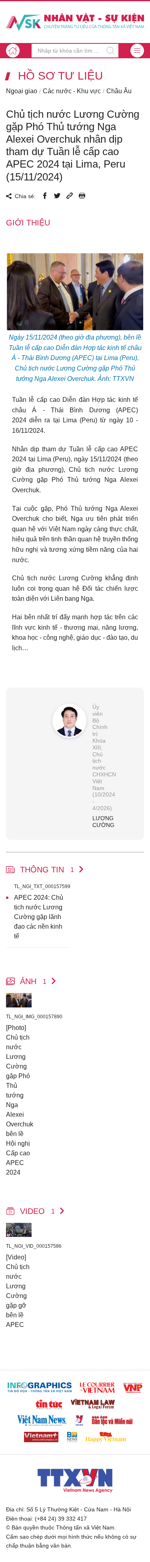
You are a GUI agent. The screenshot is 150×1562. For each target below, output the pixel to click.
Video (37, 1211)
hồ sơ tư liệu (60, 76)
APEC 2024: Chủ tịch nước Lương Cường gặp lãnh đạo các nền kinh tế (38, 917)
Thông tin (47, 869)
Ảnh (33, 981)
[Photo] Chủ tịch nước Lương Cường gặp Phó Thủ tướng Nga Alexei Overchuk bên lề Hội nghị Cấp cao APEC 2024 (19, 1100)
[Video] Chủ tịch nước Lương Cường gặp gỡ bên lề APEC (18, 1291)
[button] (137, 50)
